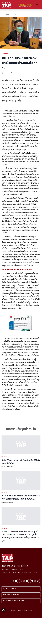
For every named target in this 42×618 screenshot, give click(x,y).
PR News (14, 14)
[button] (37, 5)
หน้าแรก (6, 14)
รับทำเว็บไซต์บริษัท (27, 613)
